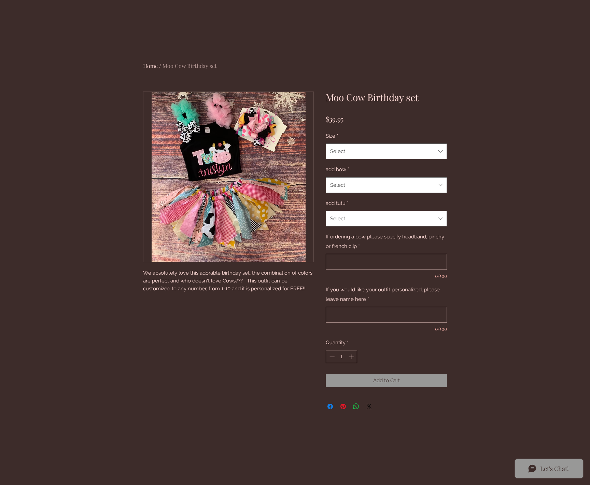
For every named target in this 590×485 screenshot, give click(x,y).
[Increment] (351, 356)
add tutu (337, 203)
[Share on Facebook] (330, 406)
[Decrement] (331, 356)
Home (150, 65)
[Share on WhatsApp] (356, 406)
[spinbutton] (341, 356)
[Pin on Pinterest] (343, 406)
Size (332, 136)
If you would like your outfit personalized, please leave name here (383, 294)
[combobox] (386, 151)
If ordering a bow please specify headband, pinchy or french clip (385, 241)
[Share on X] (369, 406)
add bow (337, 169)
